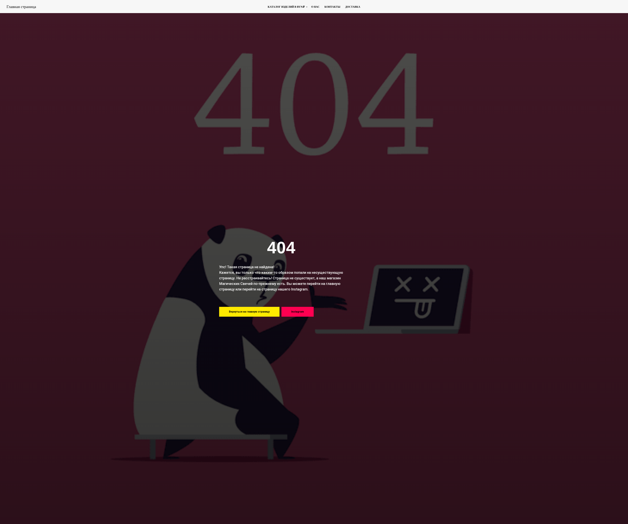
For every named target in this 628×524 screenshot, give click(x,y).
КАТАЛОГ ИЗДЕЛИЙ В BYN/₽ (286, 7)
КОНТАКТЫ (332, 7)
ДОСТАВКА (352, 7)
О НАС (315, 7)
